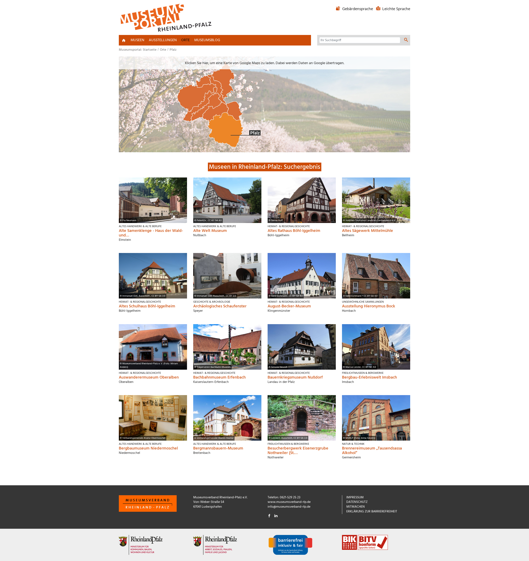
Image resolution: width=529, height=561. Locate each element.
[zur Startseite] (124, 40)
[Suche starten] (406, 40)
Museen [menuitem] (137, 40)
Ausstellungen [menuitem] (163, 40)
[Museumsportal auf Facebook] (269, 516)
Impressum (355, 497)
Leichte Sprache (395, 9)
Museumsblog (207, 40)
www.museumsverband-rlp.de (289, 502)
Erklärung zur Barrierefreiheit (371, 511)
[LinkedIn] (276, 516)
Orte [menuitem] (185, 40)
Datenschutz (357, 502)
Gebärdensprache (357, 9)
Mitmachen (355, 506)
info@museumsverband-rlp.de (289, 506)
